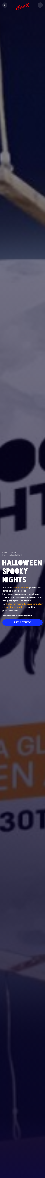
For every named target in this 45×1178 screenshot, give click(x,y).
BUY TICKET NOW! (22, 622)
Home (4, 552)
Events (13, 552)
